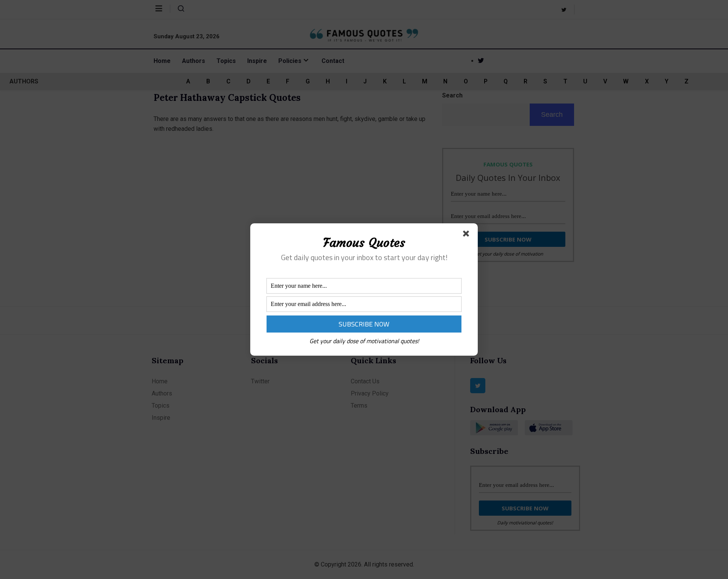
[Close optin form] (467, 235)
